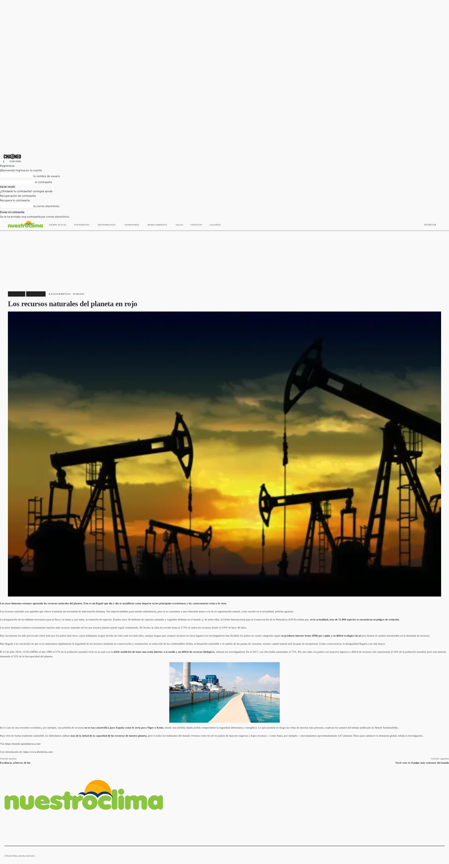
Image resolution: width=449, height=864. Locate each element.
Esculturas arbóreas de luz (15, 762)
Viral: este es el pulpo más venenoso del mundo (422, 762)
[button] (440, 224)
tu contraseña (43, 182)
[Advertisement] (224, 257)
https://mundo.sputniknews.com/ (23, 743)
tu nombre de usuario (46, 176)
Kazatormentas (60, 294)
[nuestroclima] (224, 156)
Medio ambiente (16, 294)
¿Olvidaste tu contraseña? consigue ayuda (26, 191)
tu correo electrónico (46, 206)
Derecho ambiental (35, 294)
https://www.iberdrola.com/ (38, 751)
